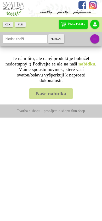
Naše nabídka (51, 93)
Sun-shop (78, 111)
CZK (7, 24)
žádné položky (76, 24)
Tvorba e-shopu (28, 111)
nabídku (86, 64)
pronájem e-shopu (57, 111)
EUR (20, 24)
